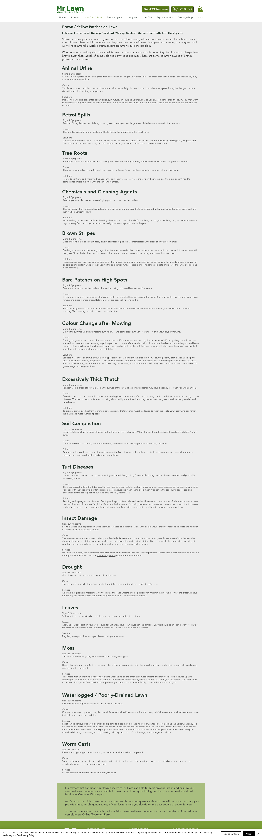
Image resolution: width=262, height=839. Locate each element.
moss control (97, 676)
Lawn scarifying (177, 410)
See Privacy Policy (25, 835)
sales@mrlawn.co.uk (139, 828)
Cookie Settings (231, 833)
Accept (249, 833)
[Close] (258, 834)
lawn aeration (95, 723)
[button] (200, 9)
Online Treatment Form (96, 814)
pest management (106, 555)
